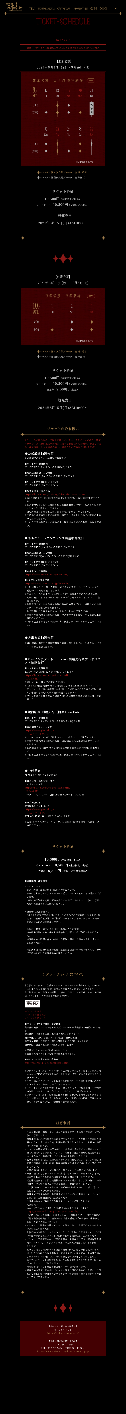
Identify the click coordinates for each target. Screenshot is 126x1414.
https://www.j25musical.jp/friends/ (47, 583)
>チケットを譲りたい (35, 1014)
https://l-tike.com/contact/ (63, 1333)
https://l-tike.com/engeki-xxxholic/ (47, 675)
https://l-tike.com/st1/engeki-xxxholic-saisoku (55, 494)
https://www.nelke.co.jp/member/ (46, 574)
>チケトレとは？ (33, 1011)
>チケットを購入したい (36, 1018)
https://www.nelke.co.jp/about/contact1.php (52, 1211)
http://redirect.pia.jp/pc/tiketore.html (47, 1062)
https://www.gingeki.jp (39, 730)
